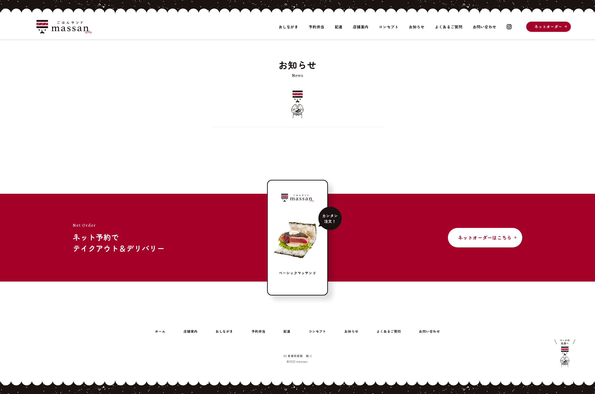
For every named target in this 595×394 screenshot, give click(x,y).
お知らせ (417, 27)
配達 (339, 27)
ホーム (160, 331)
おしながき (288, 27)
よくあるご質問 (449, 27)
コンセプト (389, 27)
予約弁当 (316, 27)
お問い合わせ (484, 27)
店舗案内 (361, 27)
